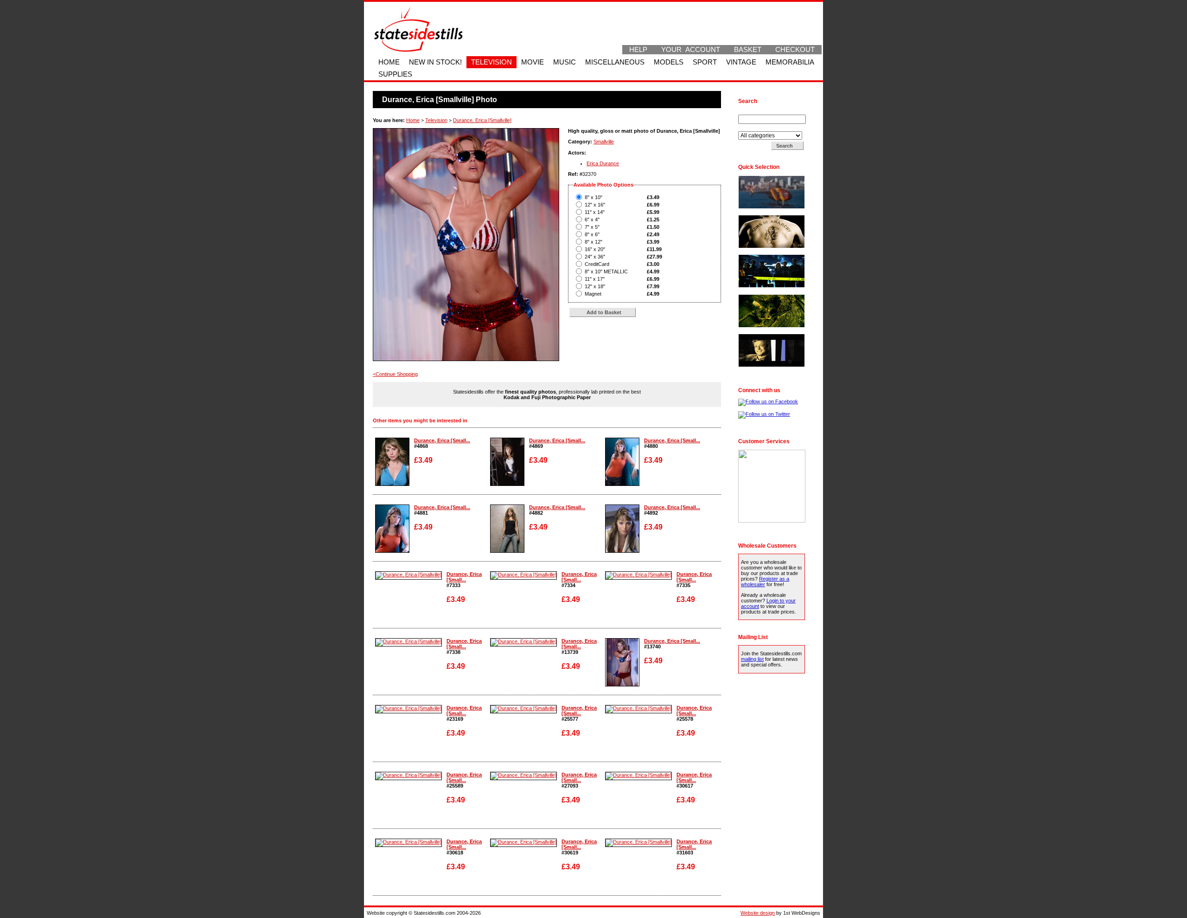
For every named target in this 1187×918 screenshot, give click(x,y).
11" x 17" (595, 279)
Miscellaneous (615, 62)
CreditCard (597, 264)
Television (491, 62)
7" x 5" (592, 227)
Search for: (751, 112)
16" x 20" (595, 249)
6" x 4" (592, 219)
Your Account (690, 49)
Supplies (395, 74)
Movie (532, 62)
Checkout (795, 49)
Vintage (741, 62)
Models (668, 62)
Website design (757, 913)
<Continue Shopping (395, 374)
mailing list (752, 659)
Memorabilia (790, 62)
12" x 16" (595, 204)
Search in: (750, 128)
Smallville (604, 141)
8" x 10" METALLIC (606, 271)
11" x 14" (595, 212)
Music (564, 62)
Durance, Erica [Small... (442, 440)
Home (389, 62)
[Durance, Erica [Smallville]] (392, 484)
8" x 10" (593, 197)
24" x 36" (595, 256)
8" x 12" (593, 242)
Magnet (593, 294)
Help (638, 49)
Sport (705, 62)
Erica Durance (603, 163)
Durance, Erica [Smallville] (482, 120)
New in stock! (435, 62)
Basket (747, 49)
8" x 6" (592, 234)
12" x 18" (595, 286)
